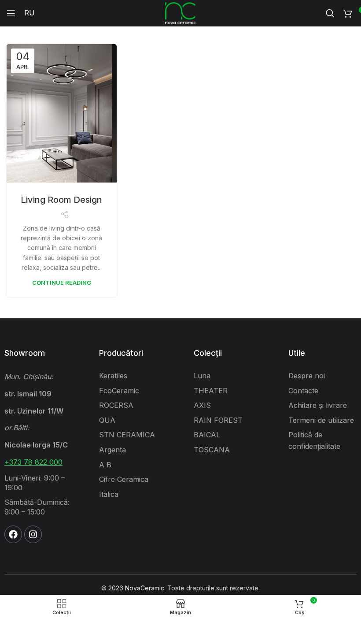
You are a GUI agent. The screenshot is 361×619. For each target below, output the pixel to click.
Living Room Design (61, 199)
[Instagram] (33, 534)
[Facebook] (13, 534)
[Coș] (348, 13)
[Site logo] (180, 12)
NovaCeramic (144, 588)
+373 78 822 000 (33, 462)
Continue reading (61, 282)
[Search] (330, 13)
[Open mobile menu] (11, 13)
